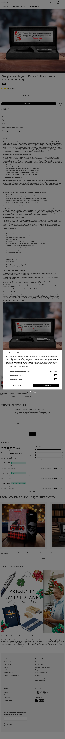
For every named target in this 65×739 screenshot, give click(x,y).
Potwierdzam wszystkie (46, 385)
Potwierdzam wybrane (18, 385)
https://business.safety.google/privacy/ (23, 362)
